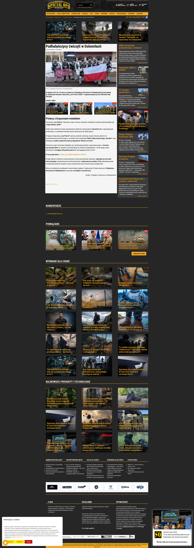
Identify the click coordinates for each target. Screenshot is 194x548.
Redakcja (140, 0)
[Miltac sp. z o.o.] (111, 487)
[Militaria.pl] (52, 487)
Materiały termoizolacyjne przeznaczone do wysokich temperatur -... (94, 471)
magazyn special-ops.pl (112, 0)
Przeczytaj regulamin (88, 528)
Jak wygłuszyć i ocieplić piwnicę (55, 468)
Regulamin (122, 0)
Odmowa (19, 542)
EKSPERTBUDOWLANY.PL (74, 460)
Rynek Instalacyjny (106, 537)
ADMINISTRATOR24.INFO (54, 460)
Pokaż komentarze (55, 213)
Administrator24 (79, 537)
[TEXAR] (67, 487)
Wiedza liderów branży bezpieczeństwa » (172, 542)
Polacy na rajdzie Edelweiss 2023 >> (73, 154)
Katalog (112, 13)
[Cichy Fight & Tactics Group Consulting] (81, 487)
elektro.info (66, 537)
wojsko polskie (53, 184)
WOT (91, 13)
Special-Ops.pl (59, 5)
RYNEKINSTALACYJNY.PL (115, 460)
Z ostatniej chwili (67, 17)
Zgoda (28, 542)
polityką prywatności (128, 526)
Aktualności (51, 13)
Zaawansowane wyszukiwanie (85, 7)
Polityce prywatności (17, 537)
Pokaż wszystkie (139, 254)
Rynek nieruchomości (52, 470)
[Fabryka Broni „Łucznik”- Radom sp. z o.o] (96, 487)
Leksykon (140, 13)
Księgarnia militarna (131, 537)
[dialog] (172, 528)
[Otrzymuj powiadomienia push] (5, 542)
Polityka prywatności (131, 0)
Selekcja (85, 13)
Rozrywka (104, 13)
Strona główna (49, 17)
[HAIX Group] (125, 487)
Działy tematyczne (63, 13)
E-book (97, 13)
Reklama (146, 0)
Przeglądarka (121, 13)
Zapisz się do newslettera (136, 17)
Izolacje (93, 537)
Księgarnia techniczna (121, 537)
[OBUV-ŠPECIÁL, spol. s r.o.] (140, 487)
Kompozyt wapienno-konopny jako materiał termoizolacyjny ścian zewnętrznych (95, 466)
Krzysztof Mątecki (50, 49)
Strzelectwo (76, 13)
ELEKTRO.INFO (132, 460)
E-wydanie (131, 13)
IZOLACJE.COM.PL (93, 460)
